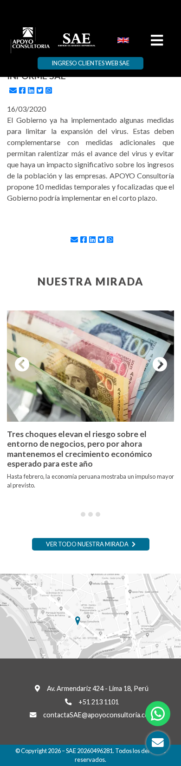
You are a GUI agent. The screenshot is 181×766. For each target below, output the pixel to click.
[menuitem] (123, 39)
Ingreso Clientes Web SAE (90, 63)
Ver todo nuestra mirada (87, 544)
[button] (19, 364)
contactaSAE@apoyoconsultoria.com (98, 715)
